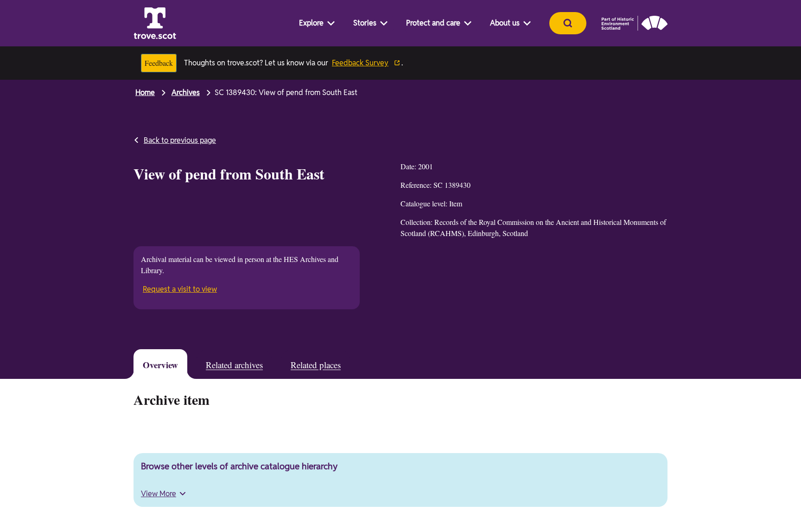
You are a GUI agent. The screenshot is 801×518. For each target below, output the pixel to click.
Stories (364, 23)
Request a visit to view (181, 288)
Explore (311, 23)
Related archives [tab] (245, 364)
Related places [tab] (338, 364)
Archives (186, 92)
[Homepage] (155, 23)
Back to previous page (180, 140)
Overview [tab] (163, 364)
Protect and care (433, 23)
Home (145, 92)
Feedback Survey (366, 63)
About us (505, 23)
